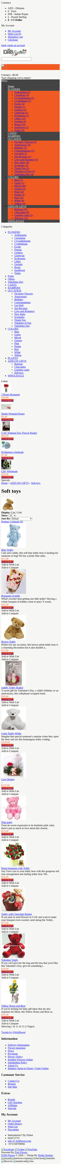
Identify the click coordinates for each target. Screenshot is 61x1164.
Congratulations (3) (24, 150)
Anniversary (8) (22, 145)
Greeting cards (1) (23, 215)
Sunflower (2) (21, 127)
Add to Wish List (10, 564)
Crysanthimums (22, 241)
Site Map (12, 1086)
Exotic (17, 246)
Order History (15, 1123)
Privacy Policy (15, 1056)
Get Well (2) (20, 153)
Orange (18, 340)
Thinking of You (22, 323)
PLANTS (13, 358)
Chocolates (20, 366)
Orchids (18, 264)
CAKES (12, 133)
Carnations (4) (21, 95)
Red (16, 349)
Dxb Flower (21, 1152)
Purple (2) (19, 194)
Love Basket (7, 779)
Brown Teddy (8, 641)
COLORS (13, 177)
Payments (13, 1053)
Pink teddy (6, 822)
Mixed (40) (20, 186)
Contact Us (13, 1081)
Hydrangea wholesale (12, 452)
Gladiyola (19, 255)
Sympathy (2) (21, 165)
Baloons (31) (21, 209)
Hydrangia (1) (21, 115)
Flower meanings (17, 1048)
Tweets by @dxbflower (13, 1032)
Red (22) (18, 197)
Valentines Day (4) (24, 174)
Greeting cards (21, 369)
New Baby (20, 314)
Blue (16, 331)
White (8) (19, 200)
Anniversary (20, 296)
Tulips (17, 273)
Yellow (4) (19, 203)
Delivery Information (18, 1045)
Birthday (18, 299)
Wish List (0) (14, 34)
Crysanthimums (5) (24, 98)
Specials (12, 1108)
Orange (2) (20, 188)
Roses (17, 267)
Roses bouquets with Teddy (15, 868)
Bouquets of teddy (10, 595)
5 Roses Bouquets (10, 394)
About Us (13, 1065)
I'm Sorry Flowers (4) (25, 142)
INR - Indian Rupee (18, 14)
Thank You (20, 320)
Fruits (11, 276)
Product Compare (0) (12, 521)
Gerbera (18, 252)
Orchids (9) (20, 121)
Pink (16, 343)
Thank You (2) (21, 168)
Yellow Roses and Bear (13, 1006)
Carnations (19, 238)
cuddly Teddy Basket (12, 687)
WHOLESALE (16, 221)
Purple (17, 346)
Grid (19, 512)
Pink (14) (19, 191)
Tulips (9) (19, 130)
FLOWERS (14, 89)
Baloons (18, 364)
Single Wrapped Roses (13, 413)
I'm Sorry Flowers (23, 293)
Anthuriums (20, 235)
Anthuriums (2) (22, 92)
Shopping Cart (15, 36)
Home (4, 483)
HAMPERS (14, 136)
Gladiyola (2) (21, 112)
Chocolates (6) (21, 212)
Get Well (18, 305)
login (4, 45)
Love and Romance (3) (26, 159)
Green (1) (19, 183)
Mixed (17, 337)
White (17, 352)
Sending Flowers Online (20, 1059)
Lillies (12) (20, 118)
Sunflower (19, 270)
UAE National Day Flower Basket (19, 433)
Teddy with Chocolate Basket (16, 914)
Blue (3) (18, 180)
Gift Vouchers (15, 1102)
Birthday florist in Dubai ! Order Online (28, 1068)
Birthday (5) (20, 147)
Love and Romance (24, 311)
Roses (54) (19, 124)
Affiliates (12, 1105)
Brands (11, 1099)
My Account (14, 31)
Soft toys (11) (21, 218)
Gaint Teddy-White (11, 733)
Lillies (17, 261)
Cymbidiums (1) (22, 101)
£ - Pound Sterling (17, 17)
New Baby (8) (21, 162)
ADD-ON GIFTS (17, 206)
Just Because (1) (22, 156)
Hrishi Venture (45, 1155)
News (11, 1050)
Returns (12, 1083)
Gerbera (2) (20, 109)
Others (11, 279)
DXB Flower (8, 1155)
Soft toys (18, 372)
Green (17, 334)
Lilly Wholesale (9, 471)
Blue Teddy (7, 550)
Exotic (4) (19, 104)
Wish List (13, 1126)
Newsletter (13, 1129)
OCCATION (14, 139)
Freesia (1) (19, 106)
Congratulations (22, 302)
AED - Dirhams (16, 8)
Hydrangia (19, 258)
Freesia (18, 249)
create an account (16, 45)
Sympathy (19, 317)
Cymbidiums (20, 243)
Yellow (18, 355)
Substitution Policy (17, 1062)
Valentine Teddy (9, 960)
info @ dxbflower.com (19, 1141)
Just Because (20, 308)
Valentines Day (15, 282)
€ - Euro (12, 11)
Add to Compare (10, 567)
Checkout (13, 39)
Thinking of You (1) (24, 171)
